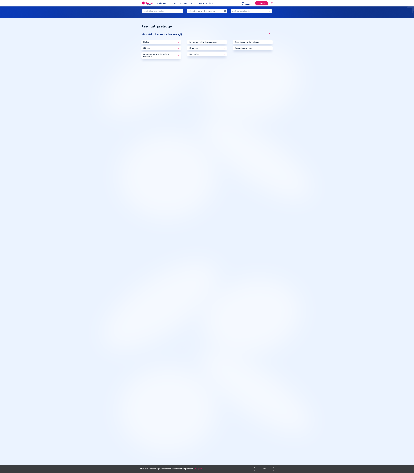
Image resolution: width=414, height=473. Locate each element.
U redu (264, 469)
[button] (207, 34)
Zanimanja (161, 3)
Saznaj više (198, 469)
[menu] (199, 3)
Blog (193, 3)
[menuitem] (163, 3)
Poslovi (173, 3)
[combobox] (162, 11)
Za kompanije (246, 3)
